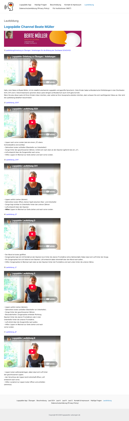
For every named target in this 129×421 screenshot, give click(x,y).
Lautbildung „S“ (11, 267)
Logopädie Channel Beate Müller (29, 27)
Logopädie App (25, 5)
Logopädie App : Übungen (26, 400)
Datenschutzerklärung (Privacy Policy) (34, 8)
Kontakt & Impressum (72, 5)
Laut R (64, 400)
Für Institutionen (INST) (62, 8)
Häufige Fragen (41, 5)
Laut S (70, 400)
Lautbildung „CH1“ (12, 160)
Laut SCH (51, 400)
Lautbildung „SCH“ (12, 103)
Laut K (58, 400)
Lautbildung (89, 5)
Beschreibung (55, 5)
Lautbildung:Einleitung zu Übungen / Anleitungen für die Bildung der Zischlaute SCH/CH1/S (38, 50)
